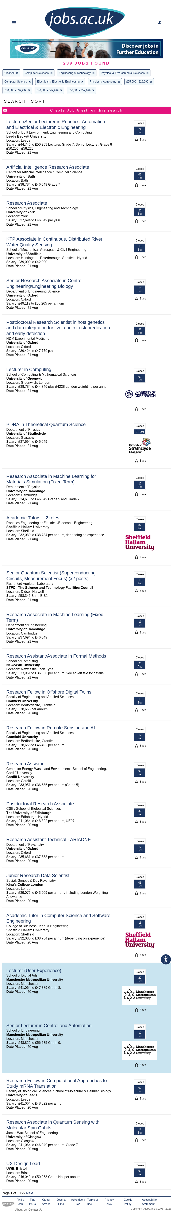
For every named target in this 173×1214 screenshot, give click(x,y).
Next (29, 1193)
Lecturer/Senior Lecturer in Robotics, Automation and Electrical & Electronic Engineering (55, 124)
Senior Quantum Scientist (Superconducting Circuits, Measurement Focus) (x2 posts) (51, 575)
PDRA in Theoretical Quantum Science (46, 424)
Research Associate (26, 203)
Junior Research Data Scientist (37, 875)
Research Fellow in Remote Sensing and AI (50, 727)
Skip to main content (17, 4)
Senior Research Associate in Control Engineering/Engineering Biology (44, 283)
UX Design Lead (23, 1163)
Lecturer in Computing (28, 369)
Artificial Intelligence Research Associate (47, 167)
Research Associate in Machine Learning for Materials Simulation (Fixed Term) (51, 479)
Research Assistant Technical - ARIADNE (48, 839)
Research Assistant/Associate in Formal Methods (56, 656)
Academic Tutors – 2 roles (32, 517)
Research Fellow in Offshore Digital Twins (48, 692)
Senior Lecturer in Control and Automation (49, 1025)
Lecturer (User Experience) (33, 970)
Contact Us (35, 1209)
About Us (21, 1209)
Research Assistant (26, 763)
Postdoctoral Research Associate (40, 803)
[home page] (85, 37)
